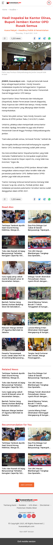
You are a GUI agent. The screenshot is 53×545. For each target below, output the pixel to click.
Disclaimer (45, 505)
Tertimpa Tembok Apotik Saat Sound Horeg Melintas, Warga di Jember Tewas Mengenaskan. (13, 227)
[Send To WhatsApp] (49, 38)
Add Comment (26, 485)
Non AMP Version (26, 531)
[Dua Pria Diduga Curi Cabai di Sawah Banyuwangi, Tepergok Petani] (39, 216)
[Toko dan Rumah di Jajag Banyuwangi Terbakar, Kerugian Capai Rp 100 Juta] (13, 242)
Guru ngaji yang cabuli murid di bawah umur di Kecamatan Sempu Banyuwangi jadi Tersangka (13, 279)
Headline (22, 30)
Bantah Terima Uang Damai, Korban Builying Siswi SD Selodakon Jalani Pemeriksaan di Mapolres (12, 304)
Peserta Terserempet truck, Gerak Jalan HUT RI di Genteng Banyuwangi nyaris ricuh (13, 355)
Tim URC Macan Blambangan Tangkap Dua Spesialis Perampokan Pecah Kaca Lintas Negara (39, 253)
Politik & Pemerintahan (38, 30)
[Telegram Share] (44, 38)
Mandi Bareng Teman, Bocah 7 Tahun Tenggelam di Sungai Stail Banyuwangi (38, 304)
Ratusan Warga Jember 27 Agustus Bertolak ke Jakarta (12, 330)
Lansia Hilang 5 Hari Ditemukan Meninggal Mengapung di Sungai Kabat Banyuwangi (38, 330)
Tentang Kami (9, 505)
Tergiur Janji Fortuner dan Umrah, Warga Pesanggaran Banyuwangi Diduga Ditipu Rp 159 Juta (38, 355)
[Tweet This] (39, 38)
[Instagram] (29, 516)
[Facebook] (20, 516)
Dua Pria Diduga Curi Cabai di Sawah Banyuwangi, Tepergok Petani (38, 227)
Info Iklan (33, 505)
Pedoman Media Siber (27, 508)
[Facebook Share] (34, 38)
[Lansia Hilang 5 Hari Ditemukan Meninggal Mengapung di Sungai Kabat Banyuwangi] (39, 318)
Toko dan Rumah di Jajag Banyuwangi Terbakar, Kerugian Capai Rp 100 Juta (13, 253)
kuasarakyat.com (26, 526)
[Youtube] (34, 516)
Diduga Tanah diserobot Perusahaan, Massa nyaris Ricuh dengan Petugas (39, 279)
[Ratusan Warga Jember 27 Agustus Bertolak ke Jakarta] (13, 318)
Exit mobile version (26, 541)
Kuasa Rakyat (10, 30)
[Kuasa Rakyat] (13, 2)
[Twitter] (24, 516)
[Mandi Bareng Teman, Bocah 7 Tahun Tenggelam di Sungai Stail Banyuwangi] (39, 293)
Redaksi (22, 505)
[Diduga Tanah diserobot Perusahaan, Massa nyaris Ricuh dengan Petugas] (39, 267)
